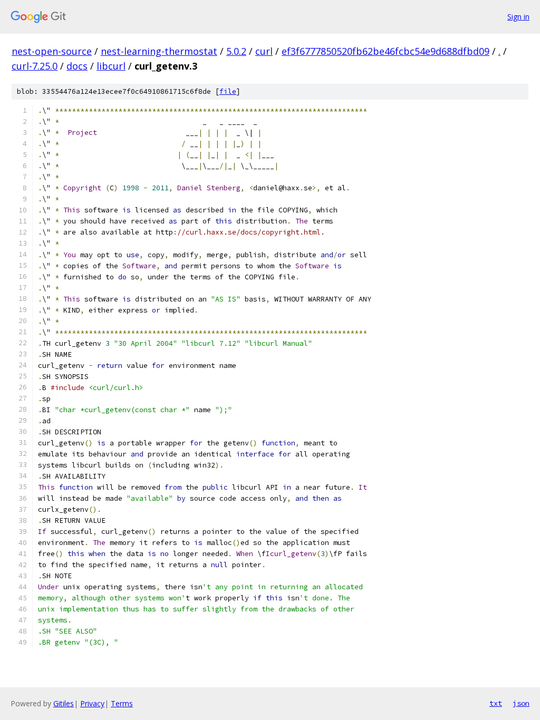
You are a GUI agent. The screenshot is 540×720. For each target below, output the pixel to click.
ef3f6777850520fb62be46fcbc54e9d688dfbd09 (385, 51)
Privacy (92, 703)
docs (77, 66)
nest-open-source (52, 51)
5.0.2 (236, 51)
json (521, 703)
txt (495, 703)
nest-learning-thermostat (159, 51)
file (227, 91)
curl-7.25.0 (34, 66)
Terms (122, 703)
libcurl (111, 66)
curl (264, 51)
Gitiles (63, 703)
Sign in (518, 17)
